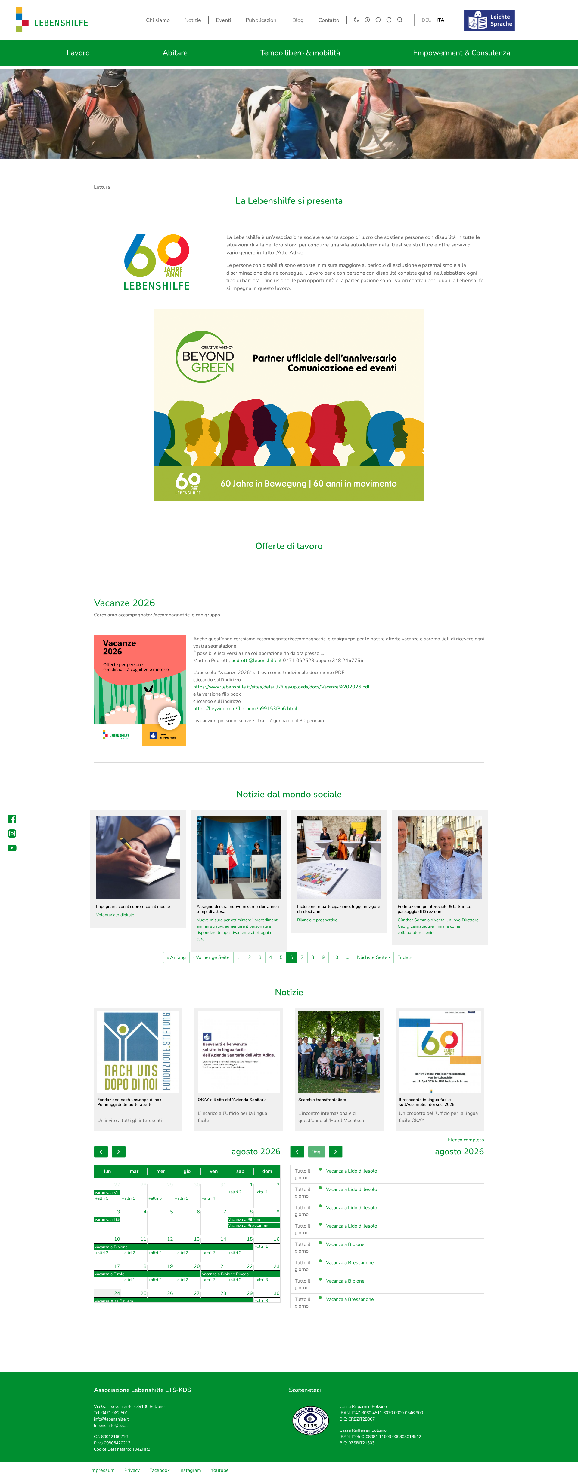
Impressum (102, 1470)
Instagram (190, 1470)
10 (335, 957)
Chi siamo (158, 20)
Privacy (132, 1470)
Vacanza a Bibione (345, 1244)
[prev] (101, 1152)
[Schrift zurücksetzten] (389, 20)
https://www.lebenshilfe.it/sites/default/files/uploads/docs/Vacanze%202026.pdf (281, 687)
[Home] (52, 20)
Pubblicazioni (262, 20)
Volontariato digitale (133, 911)
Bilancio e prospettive (338, 913)
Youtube (220, 1470)
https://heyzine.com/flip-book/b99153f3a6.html (245, 708)
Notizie (193, 20)
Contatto (329, 20)
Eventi (223, 20)
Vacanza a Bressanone (350, 1262)
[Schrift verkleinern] (378, 20)
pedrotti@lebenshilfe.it (256, 660)
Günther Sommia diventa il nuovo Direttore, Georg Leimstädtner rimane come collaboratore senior (438, 919)
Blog (298, 20)
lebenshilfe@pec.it (111, 1425)
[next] (119, 1152)
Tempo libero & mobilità (300, 53)
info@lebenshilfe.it (111, 1419)
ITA (440, 20)
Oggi (316, 1152)
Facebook (159, 1470)
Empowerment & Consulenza (461, 53)
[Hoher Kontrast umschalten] (356, 20)
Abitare (175, 53)
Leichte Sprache (495, 13)
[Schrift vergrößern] (367, 20)
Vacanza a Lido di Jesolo (351, 1171)
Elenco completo (466, 1140)
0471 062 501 (114, 1413)
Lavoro (78, 53)
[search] (400, 20)
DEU (427, 20)
